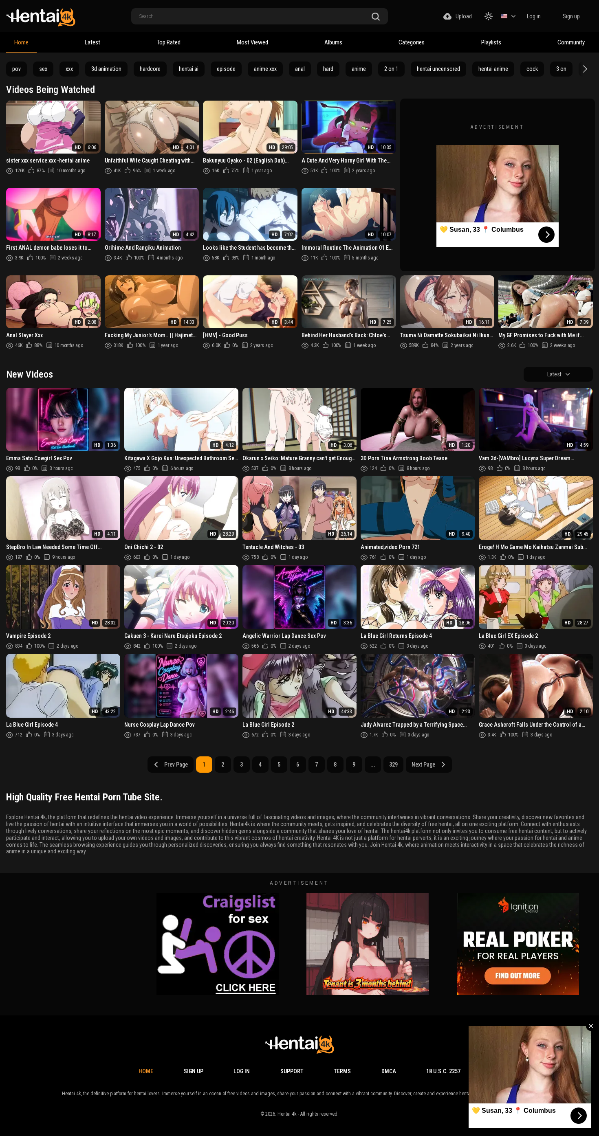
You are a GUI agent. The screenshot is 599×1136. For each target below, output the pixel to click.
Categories (412, 42)
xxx (69, 69)
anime (359, 69)
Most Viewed (252, 42)
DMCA (388, 1071)
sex (43, 69)
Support (292, 1071)
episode (226, 69)
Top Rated (169, 42)
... (372, 764)
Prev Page (176, 764)
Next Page (423, 764)
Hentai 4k (287, 1114)
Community (571, 42)
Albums (333, 42)
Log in (534, 16)
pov (16, 69)
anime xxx (265, 69)
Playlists (491, 42)
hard (328, 69)
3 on (561, 69)
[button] (584, 69)
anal (300, 69)
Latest (92, 42)
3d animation (106, 69)
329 (393, 764)
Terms (342, 1071)
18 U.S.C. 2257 (443, 1071)
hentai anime (493, 69)
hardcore (150, 69)
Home (21, 42)
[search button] (376, 17)
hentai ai (188, 69)
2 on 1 (391, 69)
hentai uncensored (438, 69)
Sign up (571, 16)
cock (532, 69)
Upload (464, 16)
